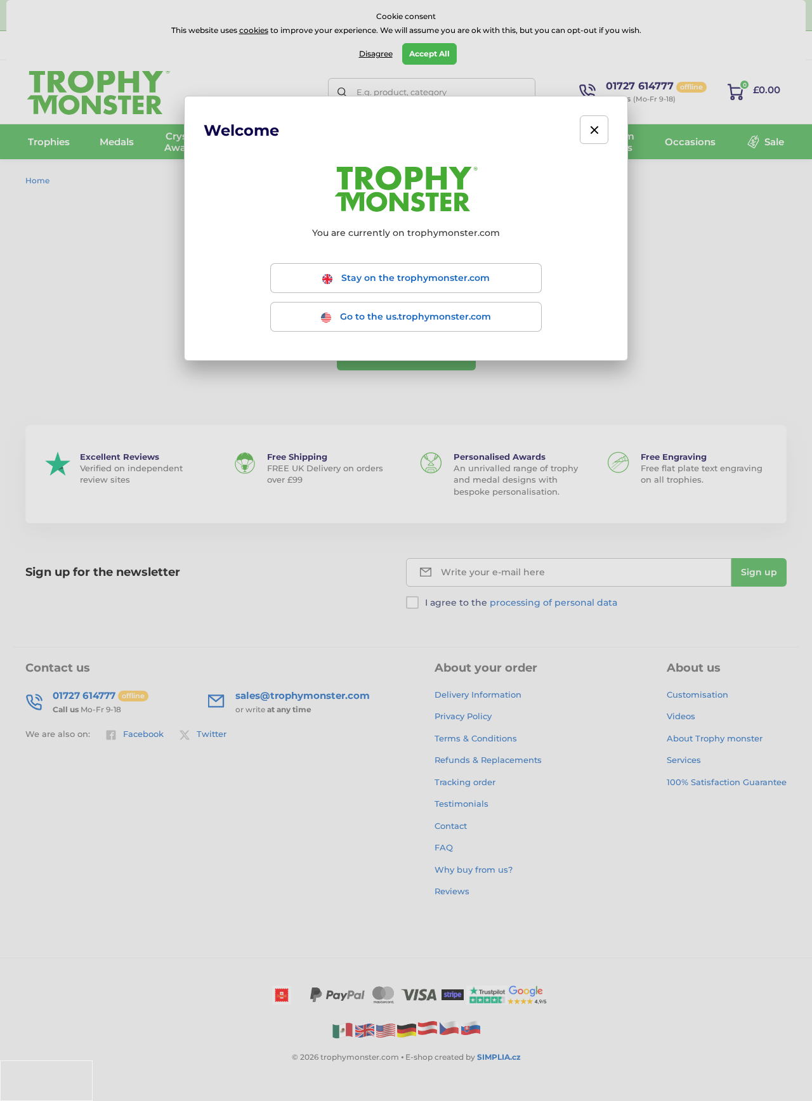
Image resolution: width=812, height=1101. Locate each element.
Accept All (429, 53)
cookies (253, 30)
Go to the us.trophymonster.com (414, 316)
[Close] (594, 129)
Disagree (376, 53)
